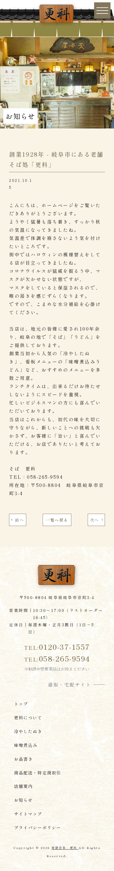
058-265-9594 (57, 658)
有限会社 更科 (65, 847)
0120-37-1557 (57, 646)
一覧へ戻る (57, 520)
